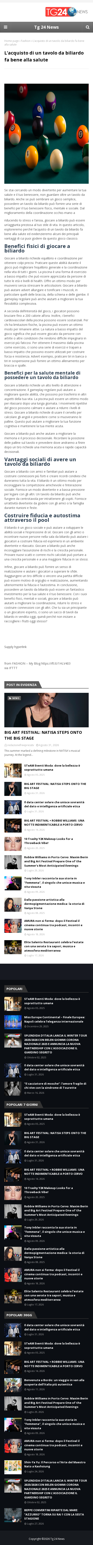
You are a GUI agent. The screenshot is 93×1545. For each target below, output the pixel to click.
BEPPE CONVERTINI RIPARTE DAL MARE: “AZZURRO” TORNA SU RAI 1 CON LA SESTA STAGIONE (54, 1514)
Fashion (25, 41)
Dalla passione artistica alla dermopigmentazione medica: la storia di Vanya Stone (54, 904)
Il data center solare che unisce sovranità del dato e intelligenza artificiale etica (54, 804)
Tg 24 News (46, 27)
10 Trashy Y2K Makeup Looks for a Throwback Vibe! (48, 841)
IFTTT (13, 668)
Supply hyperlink (15, 647)
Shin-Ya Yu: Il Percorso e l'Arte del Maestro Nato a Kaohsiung (55, 1464)
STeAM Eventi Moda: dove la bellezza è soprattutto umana (52, 768)
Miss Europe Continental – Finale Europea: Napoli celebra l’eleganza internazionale (54, 1019)
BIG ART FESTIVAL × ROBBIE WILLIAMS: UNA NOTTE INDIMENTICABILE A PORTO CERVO (54, 823)
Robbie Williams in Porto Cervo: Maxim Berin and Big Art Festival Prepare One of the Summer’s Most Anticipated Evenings (56, 861)
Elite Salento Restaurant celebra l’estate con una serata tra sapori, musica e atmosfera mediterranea (53, 946)
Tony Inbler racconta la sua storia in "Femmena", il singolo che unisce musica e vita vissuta (54, 882)
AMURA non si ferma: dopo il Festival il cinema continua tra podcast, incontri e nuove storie (53, 925)
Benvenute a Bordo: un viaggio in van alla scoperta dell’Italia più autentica (54, 1382)
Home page (11, 41)
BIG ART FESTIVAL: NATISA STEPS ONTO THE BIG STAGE (43, 735)
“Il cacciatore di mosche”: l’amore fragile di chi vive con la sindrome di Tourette (55, 1086)
